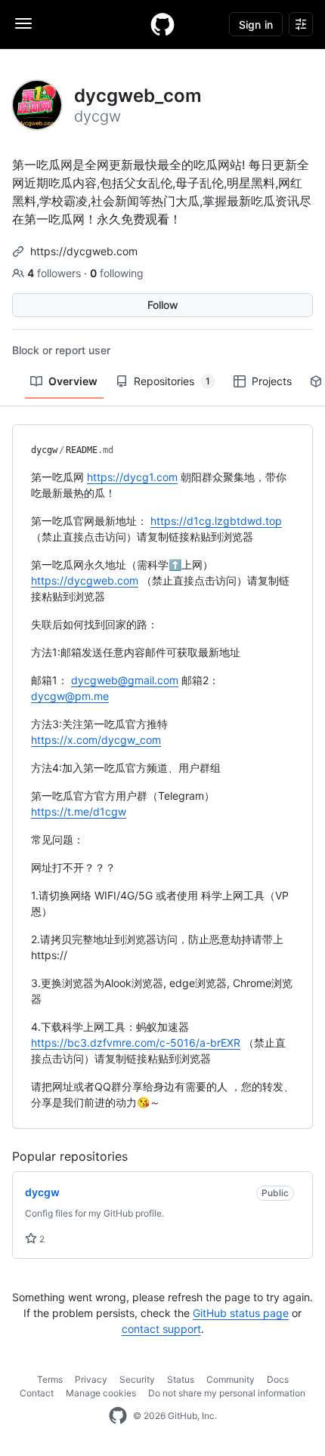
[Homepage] (162, 24)
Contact (37, 1393)
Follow (162, 304)
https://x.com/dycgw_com (96, 739)
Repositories (172, 381)
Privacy (91, 1379)
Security (137, 1379)
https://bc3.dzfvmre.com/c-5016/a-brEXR (135, 1042)
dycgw (44, 450)
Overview (73, 381)
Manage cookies (101, 1393)
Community (230, 1379)
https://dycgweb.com (84, 251)
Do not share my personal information (226, 1393)
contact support (161, 1328)
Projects (272, 381)
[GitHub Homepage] (118, 1416)
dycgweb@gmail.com (124, 680)
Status (180, 1379)
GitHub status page (241, 1312)
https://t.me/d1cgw (78, 811)
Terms (50, 1379)
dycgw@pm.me (70, 695)
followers (55, 273)
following (117, 273)
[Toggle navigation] (23, 23)
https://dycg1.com (132, 476)
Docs (278, 1379)
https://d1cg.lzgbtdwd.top (216, 520)
